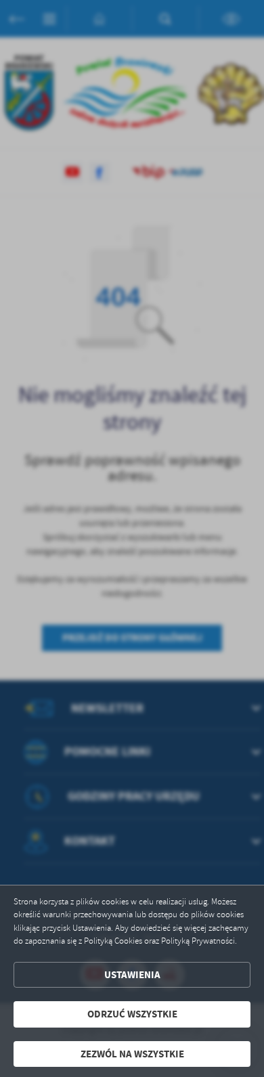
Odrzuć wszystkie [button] (132, 1014)
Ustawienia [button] (132, 975)
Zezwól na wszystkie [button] (132, 1054)
